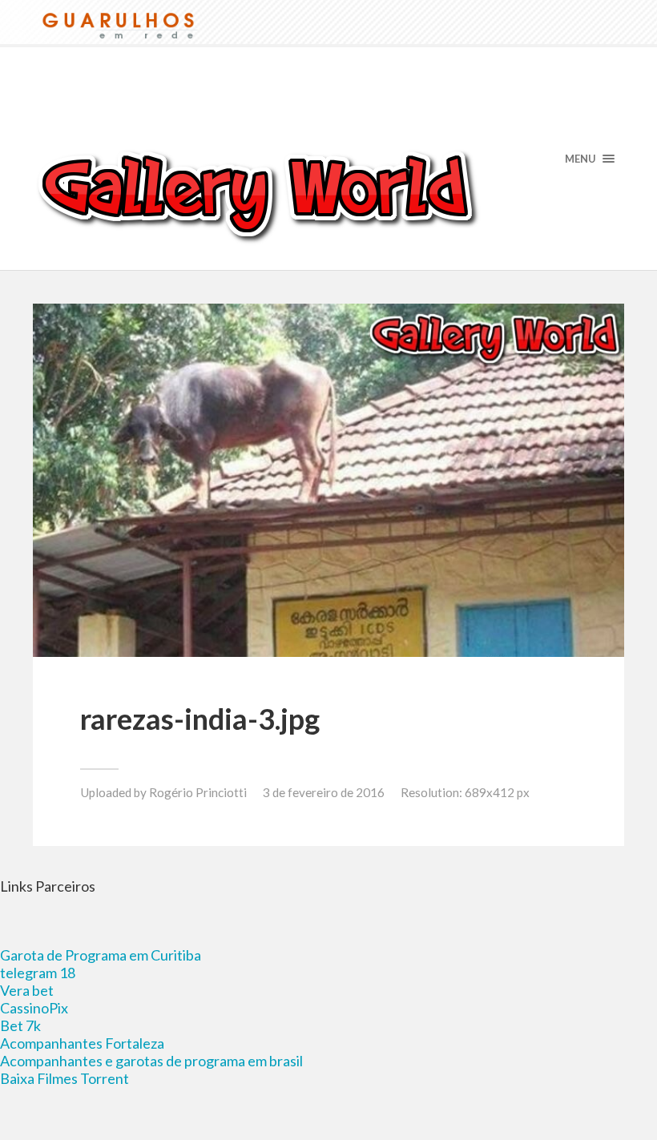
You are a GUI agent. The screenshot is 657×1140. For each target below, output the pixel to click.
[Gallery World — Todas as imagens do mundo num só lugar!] (328, 194)
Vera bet (27, 990)
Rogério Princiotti (198, 792)
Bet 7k (20, 1025)
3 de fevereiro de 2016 (324, 792)
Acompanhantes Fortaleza (82, 1043)
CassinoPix (34, 1008)
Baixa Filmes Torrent (64, 1078)
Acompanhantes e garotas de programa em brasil (151, 1061)
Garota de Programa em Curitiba (100, 955)
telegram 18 (37, 972)
